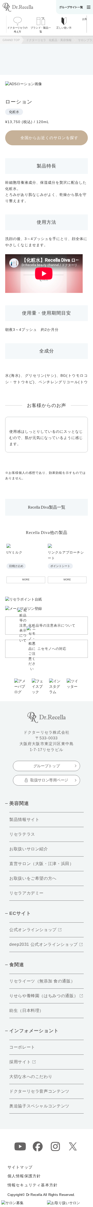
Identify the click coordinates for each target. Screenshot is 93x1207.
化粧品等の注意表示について (51, 625)
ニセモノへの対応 (51, 649)
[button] (90, 24)
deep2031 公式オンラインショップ (43, 944)
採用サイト (20, 1062)
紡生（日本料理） (26, 1010)
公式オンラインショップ (33, 930)
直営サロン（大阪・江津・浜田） (41, 863)
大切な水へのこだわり (30, 1076)
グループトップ (46, 766)
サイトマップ (20, 1167)
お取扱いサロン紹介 (28, 849)
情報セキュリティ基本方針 (32, 1185)
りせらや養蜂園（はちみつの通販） (43, 996)
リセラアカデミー (26, 893)
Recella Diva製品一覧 (46, 507)
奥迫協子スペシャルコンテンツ (39, 1106)
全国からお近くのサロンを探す (49, 137)
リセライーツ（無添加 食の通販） (42, 981)
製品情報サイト (24, 819)
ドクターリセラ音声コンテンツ (39, 1091)
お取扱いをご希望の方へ (33, 878)
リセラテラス (22, 834)
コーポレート (22, 1047)
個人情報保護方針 (24, 1176)
